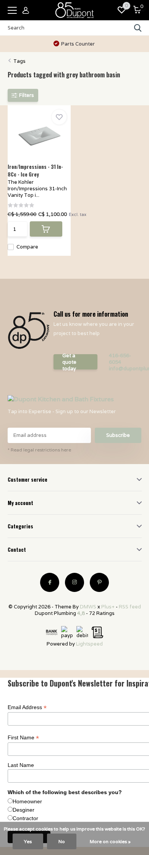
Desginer (23, 810)
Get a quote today (69, 361)
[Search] (138, 28)
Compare (27, 247)
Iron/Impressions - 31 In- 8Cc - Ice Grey (35, 170)
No (61, 841)
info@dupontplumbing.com (125, 368)
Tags (19, 61)
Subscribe (118, 435)
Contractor (25, 818)
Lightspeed (89, 644)
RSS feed (130, 606)
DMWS (88, 606)
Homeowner (27, 801)
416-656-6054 (120, 358)
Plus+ (108, 606)
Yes (28, 841)
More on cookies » (110, 841)
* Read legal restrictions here (39, 450)
